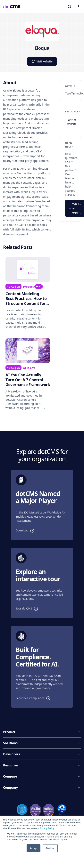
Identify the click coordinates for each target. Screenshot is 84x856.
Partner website (71, 122)
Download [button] (26, 530)
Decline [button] (50, 848)
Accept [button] (33, 848)
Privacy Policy (46, 828)
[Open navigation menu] (78, 6)
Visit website (44, 61)
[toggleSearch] (69, 6)
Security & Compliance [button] (34, 698)
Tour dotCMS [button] (28, 608)
